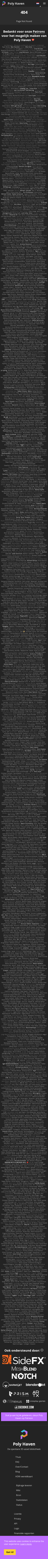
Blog (17, 1471)
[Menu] (44, 3)
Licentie (18, 1513)
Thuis (18, 1457)
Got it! (10, 1552)
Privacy (17, 1518)
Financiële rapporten (24, 1533)
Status (19, 1504)
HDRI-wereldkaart (24, 1476)
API (15, 1523)
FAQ (17, 1461)
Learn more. (26, 1544)
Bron (18, 1495)
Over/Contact (21, 1466)
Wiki (18, 1490)
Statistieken (22, 1500)
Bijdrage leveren (24, 1485)
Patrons (39, 31)
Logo (16, 1528)
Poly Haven (16, 3)
